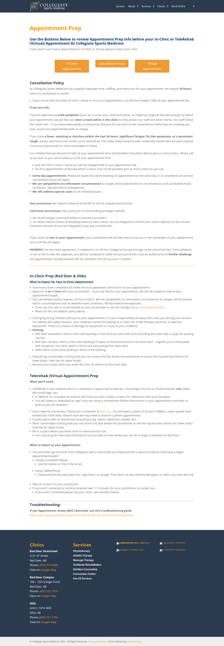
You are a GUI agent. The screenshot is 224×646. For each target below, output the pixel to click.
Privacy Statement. (98, 641)
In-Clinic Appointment (71, 66)
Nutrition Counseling (85, 569)
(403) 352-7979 (48, 591)
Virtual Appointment (152, 66)
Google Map (48, 570)
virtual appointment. (151, 307)
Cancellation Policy (112, 63)
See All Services (82, 579)
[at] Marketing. (134, 641)
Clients (161, 6)
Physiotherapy (81, 551)
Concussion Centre (84, 574)
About (131, 6)
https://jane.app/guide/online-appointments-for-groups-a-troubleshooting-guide (81, 515)
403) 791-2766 (49, 617)
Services (146, 6)
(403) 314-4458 (48, 565)
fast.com (105, 411)
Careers (120, 6)
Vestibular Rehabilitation (87, 565)
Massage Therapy (83, 560)
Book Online (178, 6)
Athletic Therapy (82, 556)
